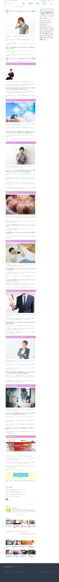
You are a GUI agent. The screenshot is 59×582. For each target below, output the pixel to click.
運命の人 (51, 37)
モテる (50, 26)
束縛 (40, 35)
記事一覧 (44, 3)
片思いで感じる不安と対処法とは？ (15, 496)
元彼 (49, 28)
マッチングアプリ (38, 3)
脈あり (45, 37)
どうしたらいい (8, 500)
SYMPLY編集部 (14, 508)
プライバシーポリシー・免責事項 (14, 572)
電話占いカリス (23, 465)
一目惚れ (41, 28)
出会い (52, 28)
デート (49, 20)
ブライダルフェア (48, 22)
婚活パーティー (31, 3)
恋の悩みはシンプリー (46, 572)
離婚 (44, 39)
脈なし (48, 37)
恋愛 (42, 33)
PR (40, 20)
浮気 (42, 35)
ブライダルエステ (42, 22)
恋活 (49, 33)
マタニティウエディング (43, 24)
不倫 (44, 28)
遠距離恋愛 (41, 39)
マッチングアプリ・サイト (43, 26)
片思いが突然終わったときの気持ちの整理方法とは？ (17, 494)
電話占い (24, 3)
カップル (43, 20)
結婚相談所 (41, 37)
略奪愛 (49, 35)
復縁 (40, 33)
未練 (52, 33)
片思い (7, 487)
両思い (47, 28)
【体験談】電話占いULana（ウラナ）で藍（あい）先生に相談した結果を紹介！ (17, 531)
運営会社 (22, 572)
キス (46, 20)
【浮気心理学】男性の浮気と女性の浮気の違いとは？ (28, 533)
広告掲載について (6, 572)
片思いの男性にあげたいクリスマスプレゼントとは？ (17, 489)
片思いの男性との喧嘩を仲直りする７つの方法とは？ (17, 492)
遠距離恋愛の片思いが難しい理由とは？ (16, 491)
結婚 (51, 35)
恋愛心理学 (46, 33)
